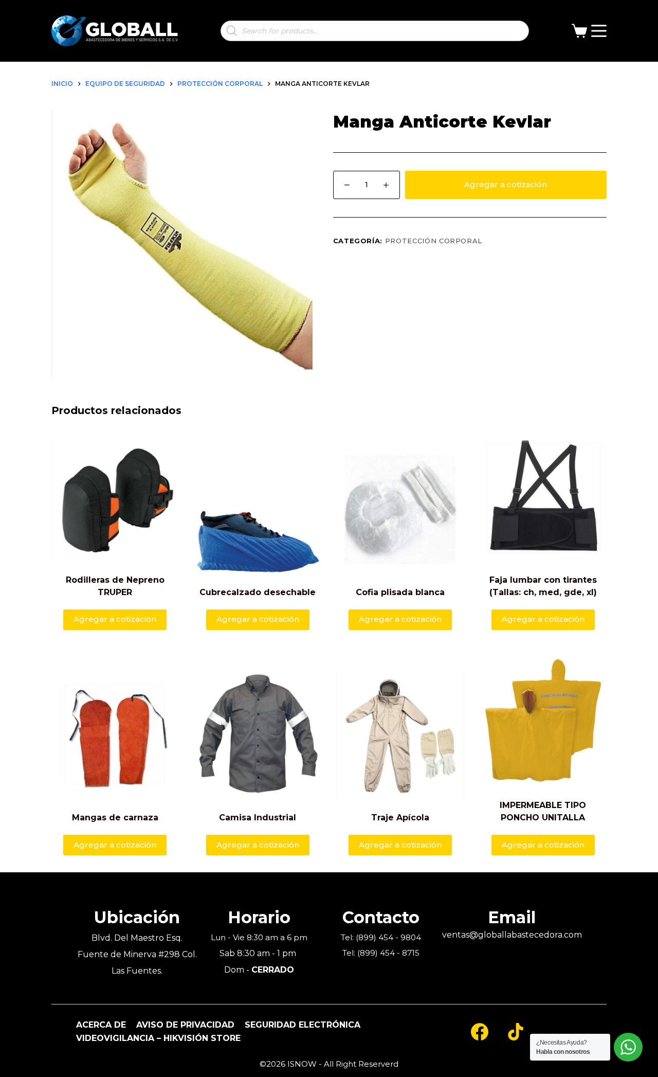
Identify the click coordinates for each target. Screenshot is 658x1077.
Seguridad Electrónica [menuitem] (302, 1025)
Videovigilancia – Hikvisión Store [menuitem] (158, 1038)
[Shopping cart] (581, 31)
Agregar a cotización (505, 184)
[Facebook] (479, 1031)
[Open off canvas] (599, 31)
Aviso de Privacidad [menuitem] (185, 1025)
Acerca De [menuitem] (101, 1025)
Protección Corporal (433, 241)
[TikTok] (515, 1031)
